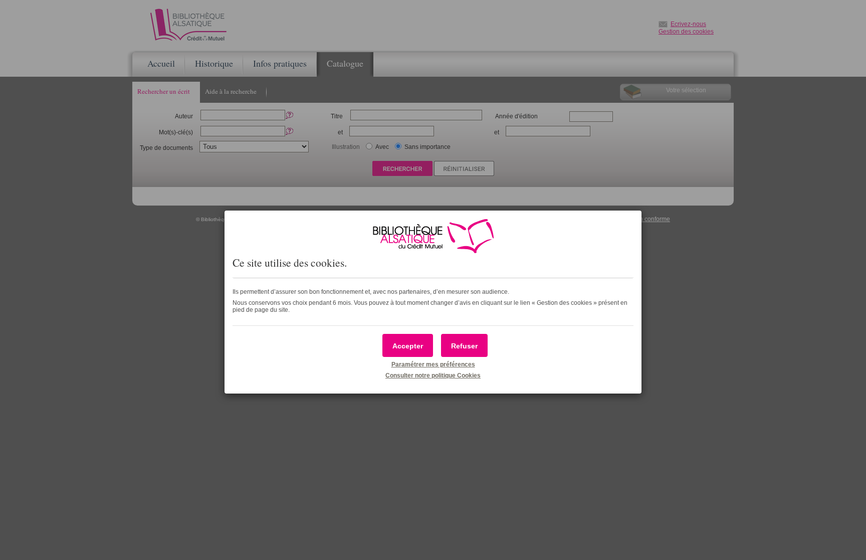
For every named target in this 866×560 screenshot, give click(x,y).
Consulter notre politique (433, 375)
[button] (407, 345)
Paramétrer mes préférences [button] (433, 364)
